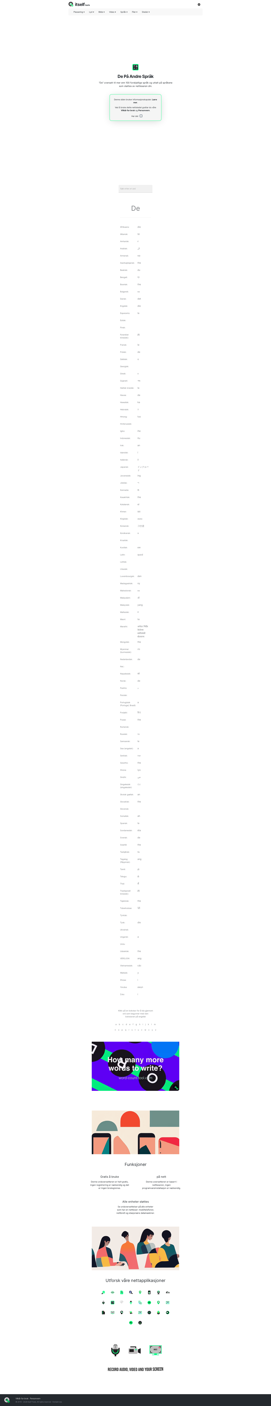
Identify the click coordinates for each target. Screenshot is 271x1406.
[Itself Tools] (135, 1358)
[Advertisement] (135, 37)
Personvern (144, 110)
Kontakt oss (57, 1402)
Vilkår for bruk (128, 110)
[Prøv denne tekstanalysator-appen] (135, 1066)
